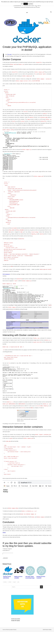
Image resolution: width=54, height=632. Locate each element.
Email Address (6, 550)
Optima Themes (13, 629)
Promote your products (15, 618)
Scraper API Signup (15, 620)
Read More (30, 3)
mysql (14, 582)
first (9, 54)
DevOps (5, 582)
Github (4, 532)
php (18, 582)
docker (10, 582)
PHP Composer (6, 274)
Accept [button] (25, 3)
